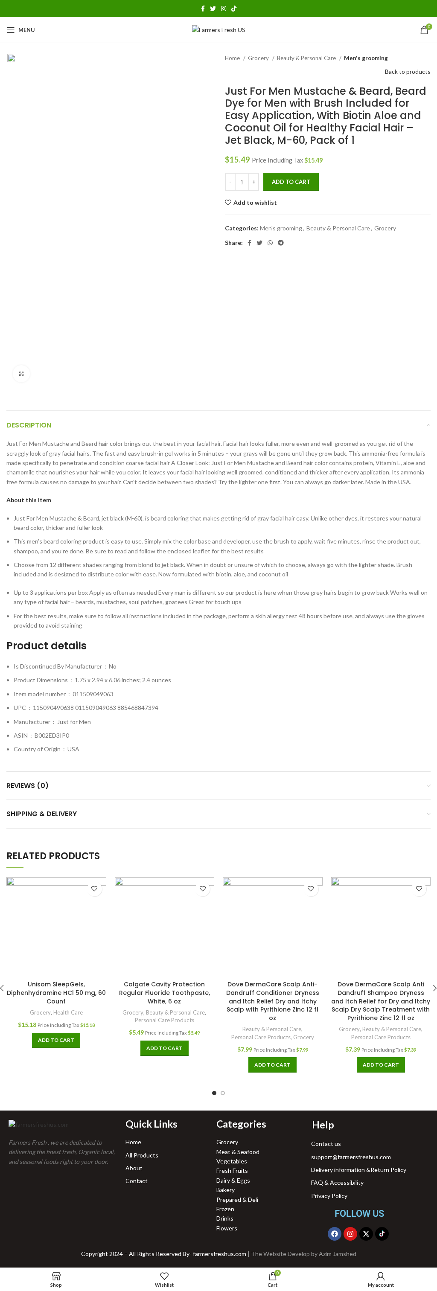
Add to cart (291, 181)
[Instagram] (350, 1234)
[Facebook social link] (202, 8)
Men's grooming (366, 58)
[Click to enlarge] (21, 373)
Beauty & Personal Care (307, 58)
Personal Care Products (164, 1020)
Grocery (259, 58)
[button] (28, 499)
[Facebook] (334, 1234)
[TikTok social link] (234, 8)
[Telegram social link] (280, 242)
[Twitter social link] (212, 8)
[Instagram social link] (223, 8)
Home (233, 58)
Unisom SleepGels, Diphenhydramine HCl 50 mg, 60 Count (56, 992)
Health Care (68, 1012)
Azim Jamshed (337, 1253)
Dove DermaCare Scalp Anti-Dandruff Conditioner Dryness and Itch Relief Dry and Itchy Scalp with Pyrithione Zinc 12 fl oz (272, 1001)
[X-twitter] (366, 1234)
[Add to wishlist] (94, 888)
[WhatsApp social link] (270, 242)
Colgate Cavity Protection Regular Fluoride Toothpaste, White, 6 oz (164, 992)
